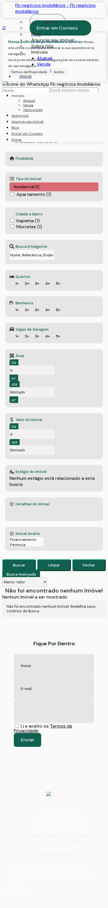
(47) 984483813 (58, 813)
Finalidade (24, 158)
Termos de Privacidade (29, 72)
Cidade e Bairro (29, 214)
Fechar (89, 565)
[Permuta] (26, 544)
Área (20, 355)
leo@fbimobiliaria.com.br (58, 824)
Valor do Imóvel (29, 419)
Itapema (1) (28, 221)
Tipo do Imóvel (28, 178)
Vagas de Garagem (32, 329)
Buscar (19, 565)
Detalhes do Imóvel (33, 504)
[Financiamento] (26, 539)
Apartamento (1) (33, 194)
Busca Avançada (21, 574)
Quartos (23, 276)
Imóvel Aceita (28, 533)
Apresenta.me (17, 894)
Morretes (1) (29, 227)
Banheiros (24, 303)
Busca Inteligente (31, 246)
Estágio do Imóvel (31, 471)
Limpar (54, 565)
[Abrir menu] (1, 87)
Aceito (59, 72)
